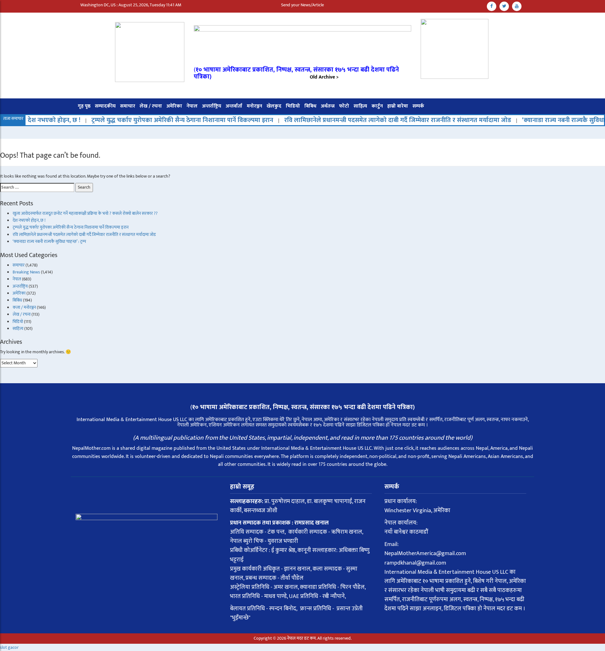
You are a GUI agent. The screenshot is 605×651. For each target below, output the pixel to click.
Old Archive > (324, 77)
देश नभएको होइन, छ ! (33, 120)
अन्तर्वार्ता (234, 106)
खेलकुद (274, 106)
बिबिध (310, 106)
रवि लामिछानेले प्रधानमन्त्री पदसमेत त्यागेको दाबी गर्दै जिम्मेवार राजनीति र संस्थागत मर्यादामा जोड (376, 120)
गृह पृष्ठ (84, 106)
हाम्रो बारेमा (397, 106)
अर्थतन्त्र (328, 106)
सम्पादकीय (105, 106)
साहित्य (360, 106)
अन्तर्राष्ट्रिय (211, 106)
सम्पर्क (418, 106)
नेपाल (192, 106)
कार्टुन (377, 106)
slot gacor (9, 647)
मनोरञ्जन (254, 106)
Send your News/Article (302, 5)
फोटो (344, 106)
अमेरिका (174, 106)
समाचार (127, 106)
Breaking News (26, 272)
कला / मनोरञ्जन (24, 307)
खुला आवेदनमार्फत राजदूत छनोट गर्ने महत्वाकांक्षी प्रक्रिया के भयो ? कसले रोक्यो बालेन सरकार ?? (85, 213)
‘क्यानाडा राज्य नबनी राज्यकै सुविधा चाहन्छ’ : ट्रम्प (49, 241)
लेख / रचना (151, 106)
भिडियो (293, 106)
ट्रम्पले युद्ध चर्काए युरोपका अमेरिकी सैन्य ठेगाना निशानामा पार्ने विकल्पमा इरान (161, 120)
